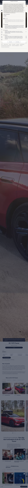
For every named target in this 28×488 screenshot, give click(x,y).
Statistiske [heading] (6, 30)
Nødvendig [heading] (6, 18)
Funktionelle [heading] (6, 24)
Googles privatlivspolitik (7, 14)
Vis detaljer (5, 15)
